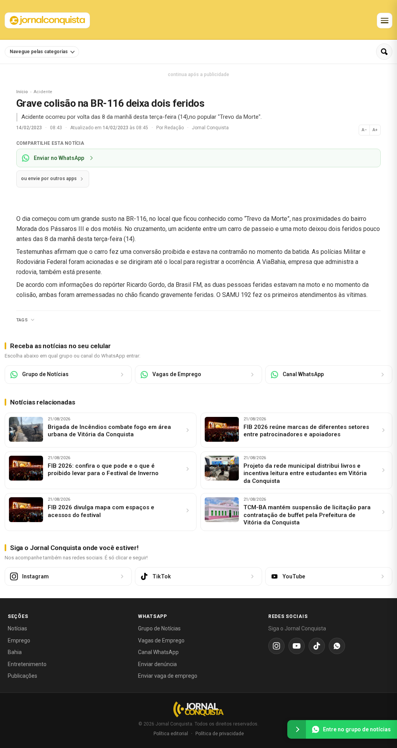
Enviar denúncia (157, 664)
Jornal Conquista (210, 127)
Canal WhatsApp (158, 652)
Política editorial (171, 733)
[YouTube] (296, 646)
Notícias (17, 628)
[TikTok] (317, 646)
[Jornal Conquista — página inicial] (198, 709)
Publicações (22, 676)
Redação (174, 127)
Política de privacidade (219, 733)
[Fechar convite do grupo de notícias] (296, 729)
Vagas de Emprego (161, 640)
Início (22, 91)
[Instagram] (276, 646)
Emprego (19, 640)
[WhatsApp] (337, 646)
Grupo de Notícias (159, 628)
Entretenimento (27, 664)
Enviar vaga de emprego (167, 676)
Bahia (15, 652)
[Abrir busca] (384, 51)
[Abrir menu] (384, 20)
